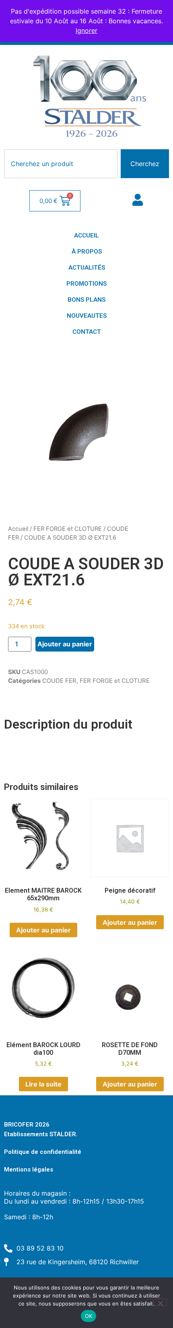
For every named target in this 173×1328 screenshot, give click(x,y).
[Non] (160, 1302)
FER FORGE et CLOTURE (67, 528)
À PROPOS (87, 251)
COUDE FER (59, 680)
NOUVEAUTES (87, 315)
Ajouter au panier (64, 644)
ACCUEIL (86, 235)
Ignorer (86, 30)
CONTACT (86, 331)
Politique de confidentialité (42, 1151)
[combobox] (60, 163)
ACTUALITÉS (86, 267)
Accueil (18, 528)
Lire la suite (43, 1084)
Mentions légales (28, 1169)
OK (89, 1316)
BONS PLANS (86, 299)
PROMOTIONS (86, 283)
